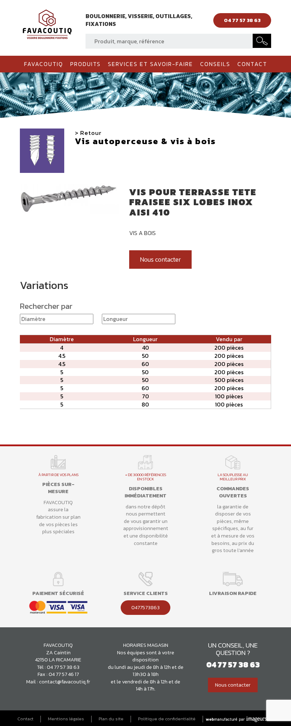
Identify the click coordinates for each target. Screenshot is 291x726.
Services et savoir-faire (150, 64)
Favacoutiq (43, 64)
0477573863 (145, 607)
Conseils (215, 64)
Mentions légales (66, 719)
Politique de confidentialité (167, 719)
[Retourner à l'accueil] (47, 23)
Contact (252, 64)
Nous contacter (160, 259)
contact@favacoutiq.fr (64, 682)
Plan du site (111, 719)
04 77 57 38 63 (63, 667)
